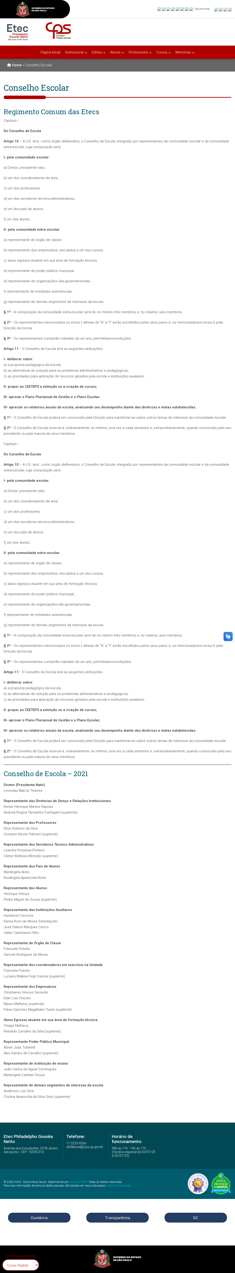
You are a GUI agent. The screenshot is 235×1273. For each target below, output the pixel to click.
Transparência (117, 1217)
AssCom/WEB (78, 1182)
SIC (196, 1217)
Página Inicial (50, 52)
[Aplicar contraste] (226, 9)
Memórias (183, 52)
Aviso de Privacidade (118, 1185)
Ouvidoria (39, 1217)
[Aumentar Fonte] (216, 9)
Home (17, 65)
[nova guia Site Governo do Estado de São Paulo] (35, 9)
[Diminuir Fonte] (221, 9)
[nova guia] (230, 9)
